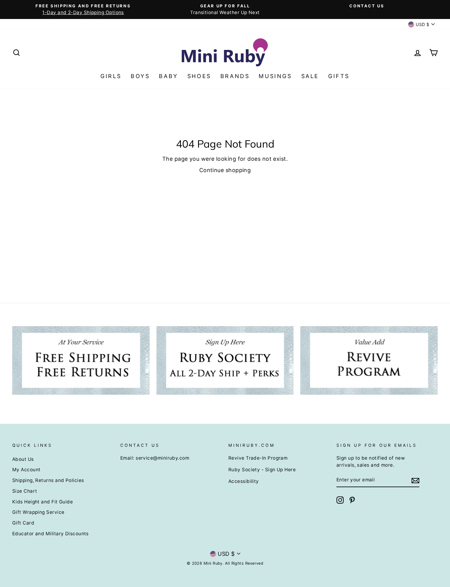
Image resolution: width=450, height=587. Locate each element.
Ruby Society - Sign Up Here (262, 469)
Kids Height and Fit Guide (42, 502)
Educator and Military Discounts (50, 533)
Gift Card (23, 523)
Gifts (339, 76)
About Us (23, 459)
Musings (275, 76)
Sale (310, 76)
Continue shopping (225, 170)
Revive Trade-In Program (257, 458)
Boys (140, 76)
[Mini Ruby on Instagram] (340, 500)
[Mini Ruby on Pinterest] (352, 500)
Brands (235, 76)
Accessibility (243, 481)
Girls (111, 76)
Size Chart (24, 491)
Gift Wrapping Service (38, 512)
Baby (168, 76)
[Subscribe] (415, 480)
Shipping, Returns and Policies (48, 480)
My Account (26, 469)
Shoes (199, 76)
